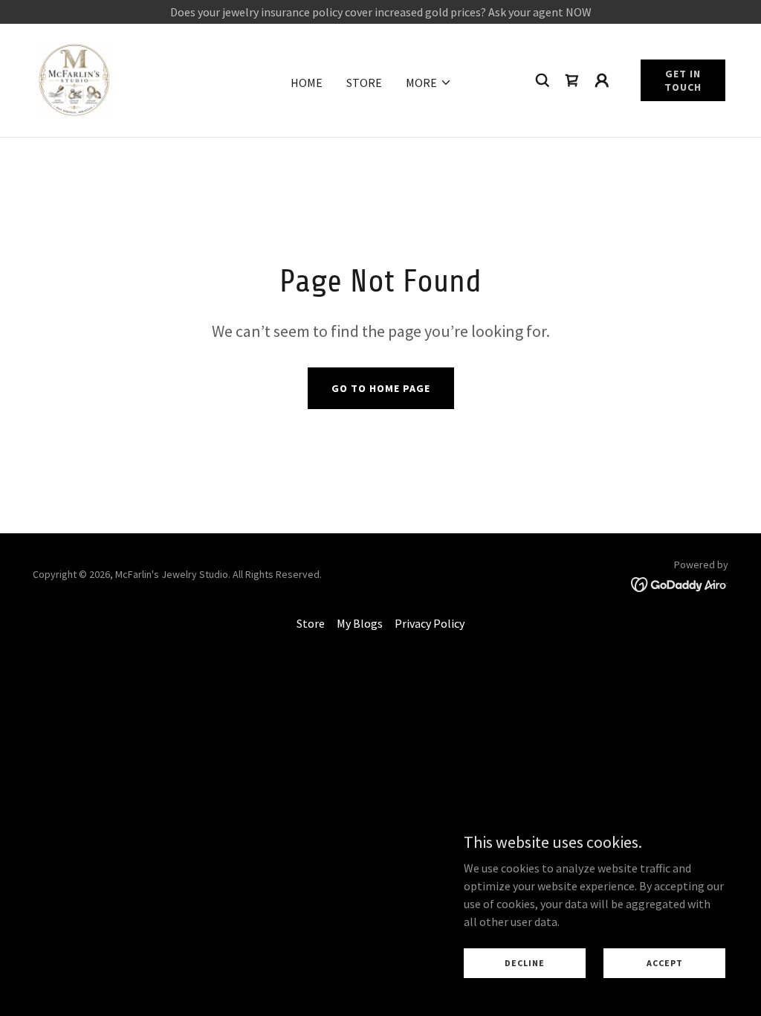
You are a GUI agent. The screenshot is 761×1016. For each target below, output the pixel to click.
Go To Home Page (380, 388)
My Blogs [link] (360, 623)
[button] (429, 82)
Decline (525, 962)
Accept (665, 962)
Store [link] (364, 82)
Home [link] (307, 82)
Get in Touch (683, 80)
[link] (74, 78)
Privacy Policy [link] (429, 623)
